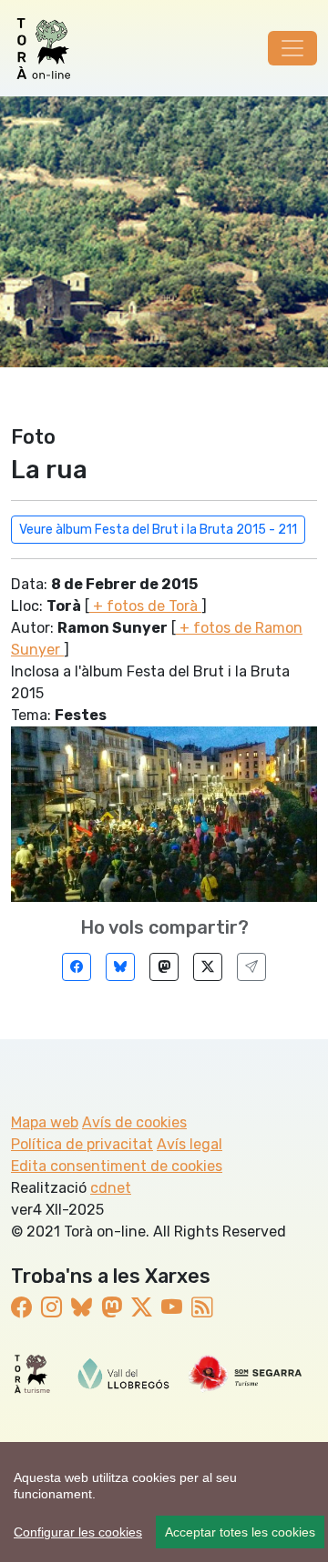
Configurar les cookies (78, 1532)
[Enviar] (251, 967)
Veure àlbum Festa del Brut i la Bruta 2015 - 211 (158, 529)
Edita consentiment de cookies (116, 1166)
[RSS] (201, 1308)
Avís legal (189, 1144)
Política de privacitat (82, 1144)
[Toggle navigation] (292, 48)
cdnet (110, 1188)
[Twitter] (207, 967)
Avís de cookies (134, 1122)
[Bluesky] (120, 967)
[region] (164, 1502)
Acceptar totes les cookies (240, 1532)
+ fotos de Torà (145, 606)
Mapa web (44, 1122)
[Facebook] (76, 967)
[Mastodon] (164, 967)
